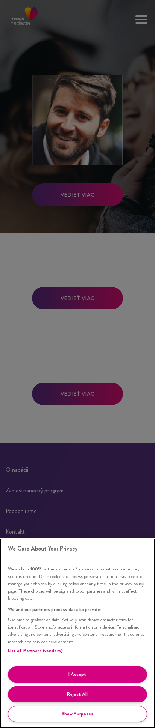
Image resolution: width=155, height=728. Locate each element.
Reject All (77, 694)
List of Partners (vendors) (35, 650)
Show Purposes (77, 713)
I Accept (77, 674)
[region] (77, 633)
